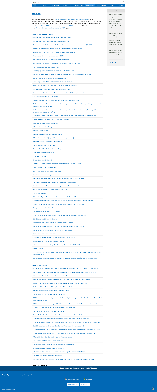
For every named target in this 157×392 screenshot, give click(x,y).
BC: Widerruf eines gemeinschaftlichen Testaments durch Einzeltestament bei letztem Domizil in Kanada (65, 268)
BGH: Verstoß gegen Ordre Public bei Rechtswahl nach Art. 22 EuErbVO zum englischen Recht (62, 279)
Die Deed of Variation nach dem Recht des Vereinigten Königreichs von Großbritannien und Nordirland (64, 116)
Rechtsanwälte (55, 5)
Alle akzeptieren (84, 384)
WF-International (101, 5)
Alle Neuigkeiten (114, 63)
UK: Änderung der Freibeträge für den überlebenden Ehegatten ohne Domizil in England (59, 352)
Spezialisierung (66, 5)
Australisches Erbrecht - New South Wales (46, 67)
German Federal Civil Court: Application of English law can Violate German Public (58, 315)
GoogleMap (89, 379)
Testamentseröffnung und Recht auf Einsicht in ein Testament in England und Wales (59, 226)
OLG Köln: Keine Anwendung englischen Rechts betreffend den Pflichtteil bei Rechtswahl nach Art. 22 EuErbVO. (67, 329)
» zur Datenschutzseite (9, 389)
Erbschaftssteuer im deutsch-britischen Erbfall (47, 134)
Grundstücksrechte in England (42, 160)
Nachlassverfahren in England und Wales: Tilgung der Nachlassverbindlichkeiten (57, 186)
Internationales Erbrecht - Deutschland (45, 167)
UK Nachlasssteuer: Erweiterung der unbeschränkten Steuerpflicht (53, 344)
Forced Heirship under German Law (44, 145)
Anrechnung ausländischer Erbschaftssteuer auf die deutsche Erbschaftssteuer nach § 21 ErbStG (63, 45)
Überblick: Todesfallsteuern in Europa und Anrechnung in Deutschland (54, 237)
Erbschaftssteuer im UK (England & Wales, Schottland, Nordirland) (53, 138)
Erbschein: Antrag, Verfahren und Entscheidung (47, 141)
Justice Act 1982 (68, 26)
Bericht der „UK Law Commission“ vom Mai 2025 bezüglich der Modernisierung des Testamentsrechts (64, 272)
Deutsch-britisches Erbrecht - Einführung (45, 96)
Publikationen (35, 2)
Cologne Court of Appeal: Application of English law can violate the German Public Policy (60, 283)
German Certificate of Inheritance (43, 152)
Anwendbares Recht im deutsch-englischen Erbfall (48, 56)
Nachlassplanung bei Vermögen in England (46, 175)
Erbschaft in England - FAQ (41, 130)
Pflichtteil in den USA (39, 193)
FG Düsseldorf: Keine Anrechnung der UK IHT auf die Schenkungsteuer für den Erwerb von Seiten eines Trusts (66, 304)
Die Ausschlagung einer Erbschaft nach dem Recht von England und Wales (56, 100)
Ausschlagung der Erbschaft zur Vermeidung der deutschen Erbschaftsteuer (56, 63)
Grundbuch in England (39, 156)
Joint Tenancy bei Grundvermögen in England (47, 171)
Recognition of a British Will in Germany (45, 208)
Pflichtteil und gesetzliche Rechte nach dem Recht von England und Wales (56, 197)
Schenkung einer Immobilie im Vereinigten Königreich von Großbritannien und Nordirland (60, 215)
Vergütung (112, 5)
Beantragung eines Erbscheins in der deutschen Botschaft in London (54, 71)
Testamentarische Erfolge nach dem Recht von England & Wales (53, 222)
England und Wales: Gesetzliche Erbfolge (45, 123)
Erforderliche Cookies (72, 379)
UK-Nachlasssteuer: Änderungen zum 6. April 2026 (48, 348)
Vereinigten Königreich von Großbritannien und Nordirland (71, 19)
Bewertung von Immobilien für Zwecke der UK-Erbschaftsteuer (52, 82)
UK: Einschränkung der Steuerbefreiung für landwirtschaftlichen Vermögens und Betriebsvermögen (63, 359)
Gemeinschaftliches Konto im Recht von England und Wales (51, 149)
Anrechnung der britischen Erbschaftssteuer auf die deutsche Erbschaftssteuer (57, 48)
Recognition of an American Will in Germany (46, 211)
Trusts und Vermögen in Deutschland (44, 234)
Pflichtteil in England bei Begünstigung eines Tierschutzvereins (52, 337)
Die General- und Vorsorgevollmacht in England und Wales (51, 119)
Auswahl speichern (73, 384)
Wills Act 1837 (46, 26)
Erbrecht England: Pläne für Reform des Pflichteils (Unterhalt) (52, 290)
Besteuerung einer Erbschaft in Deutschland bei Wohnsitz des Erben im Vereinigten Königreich (62, 74)
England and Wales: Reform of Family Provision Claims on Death (53, 287)
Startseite (44, 5)
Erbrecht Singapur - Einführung (42, 127)
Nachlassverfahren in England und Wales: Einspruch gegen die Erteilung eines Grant (58, 178)
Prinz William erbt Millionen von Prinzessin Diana (48, 341)
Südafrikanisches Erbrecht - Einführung (45, 219)
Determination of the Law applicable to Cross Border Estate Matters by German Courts (60, 93)
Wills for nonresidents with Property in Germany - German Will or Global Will (56, 245)
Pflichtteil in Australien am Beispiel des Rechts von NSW (50, 189)
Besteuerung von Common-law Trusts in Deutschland (49, 78)
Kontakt (121, 5)
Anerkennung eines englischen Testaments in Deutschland (51, 41)
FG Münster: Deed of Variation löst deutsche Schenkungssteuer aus (54, 307)
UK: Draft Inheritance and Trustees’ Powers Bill (47, 355)
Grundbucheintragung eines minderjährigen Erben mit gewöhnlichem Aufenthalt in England (61, 318)
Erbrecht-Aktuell (78, 5)
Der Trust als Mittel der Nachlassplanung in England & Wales (51, 89)
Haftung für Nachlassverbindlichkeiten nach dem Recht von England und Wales (57, 164)
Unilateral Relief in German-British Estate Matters (48, 241)
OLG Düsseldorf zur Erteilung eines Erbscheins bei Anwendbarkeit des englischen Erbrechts (61, 326)
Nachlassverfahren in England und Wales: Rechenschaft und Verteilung (55, 182)
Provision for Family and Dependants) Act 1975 (50, 28)
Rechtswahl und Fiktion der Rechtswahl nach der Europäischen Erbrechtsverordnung (59, 204)
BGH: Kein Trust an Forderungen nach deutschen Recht (50, 276)
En (124, 2)
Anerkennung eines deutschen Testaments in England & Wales (52, 37)
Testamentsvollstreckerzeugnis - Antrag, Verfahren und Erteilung (53, 230)
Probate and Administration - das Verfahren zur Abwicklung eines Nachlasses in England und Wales (63, 200)
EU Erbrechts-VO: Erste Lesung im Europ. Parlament (49, 294)
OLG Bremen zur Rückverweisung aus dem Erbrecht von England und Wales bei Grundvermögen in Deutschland (67, 322)
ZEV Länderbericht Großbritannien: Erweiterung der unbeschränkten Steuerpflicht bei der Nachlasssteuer (65, 258)
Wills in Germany (38, 248)
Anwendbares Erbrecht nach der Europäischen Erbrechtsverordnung (54, 52)
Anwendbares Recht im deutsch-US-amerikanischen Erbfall (51, 59)
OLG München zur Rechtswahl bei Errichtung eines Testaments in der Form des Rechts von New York (64, 333)
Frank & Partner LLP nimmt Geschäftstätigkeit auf (48, 311)
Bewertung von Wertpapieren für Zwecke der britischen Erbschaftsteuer (55, 85)
